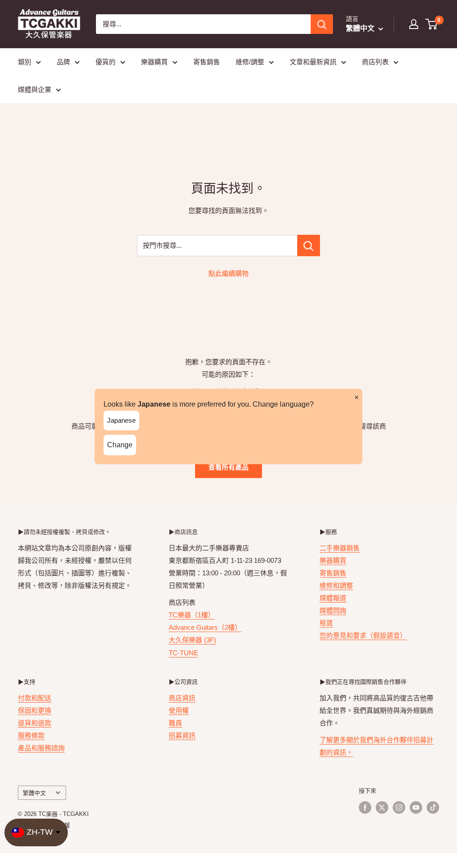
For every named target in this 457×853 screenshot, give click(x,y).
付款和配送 (34, 698)
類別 (24, 62)
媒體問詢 (333, 610)
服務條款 (31, 735)
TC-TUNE (183, 653)
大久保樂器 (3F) (192, 640)
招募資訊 (182, 735)
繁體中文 (34, 793)
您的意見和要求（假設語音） (363, 635)
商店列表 (375, 62)
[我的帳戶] (413, 24)
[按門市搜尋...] (308, 245)
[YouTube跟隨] (416, 807)
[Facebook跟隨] (365, 807)
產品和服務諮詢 (41, 748)
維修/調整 (250, 62)
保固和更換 (34, 710)
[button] (431, 24)
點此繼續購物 (228, 273)
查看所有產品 (228, 467)
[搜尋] (322, 24)
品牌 (63, 62)
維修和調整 (336, 585)
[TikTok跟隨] (433, 807)
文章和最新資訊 (313, 62)
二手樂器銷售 (340, 548)
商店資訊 (182, 698)
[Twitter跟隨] (382, 807)
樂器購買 (154, 62)
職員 (175, 723)
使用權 (179, 710)
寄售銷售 (206, 62)
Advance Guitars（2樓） (205, 627)
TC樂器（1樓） (192, 615)
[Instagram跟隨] (399, 807)
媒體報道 (333, 598)
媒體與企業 (34, 89)
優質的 (106, 62)
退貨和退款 (34, 723)
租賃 (326, 623)
